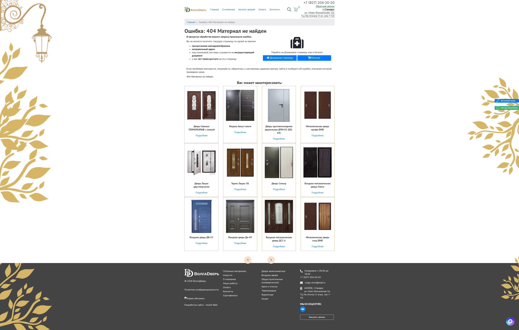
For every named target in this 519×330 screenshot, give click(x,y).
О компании (229, 279)
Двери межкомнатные (273, 271)
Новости (227, 275)
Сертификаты (230, 295)
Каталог (315, 58)
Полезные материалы (234, 271)
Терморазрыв (269, 290)
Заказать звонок (317, 317)
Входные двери (270, 275)
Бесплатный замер (508, 100)
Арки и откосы (269, 286)
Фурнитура (267, 294)
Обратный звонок (325, 6)
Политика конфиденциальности (201, 289)
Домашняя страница (281, 58)
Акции (265, 298)
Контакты (228, 291)
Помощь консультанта (509, 108)
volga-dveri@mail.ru (315, 282)
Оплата (227, 287)
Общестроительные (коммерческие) (272, 281)
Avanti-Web (211, 305)
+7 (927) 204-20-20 (319, 3)
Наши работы (230, 283)
